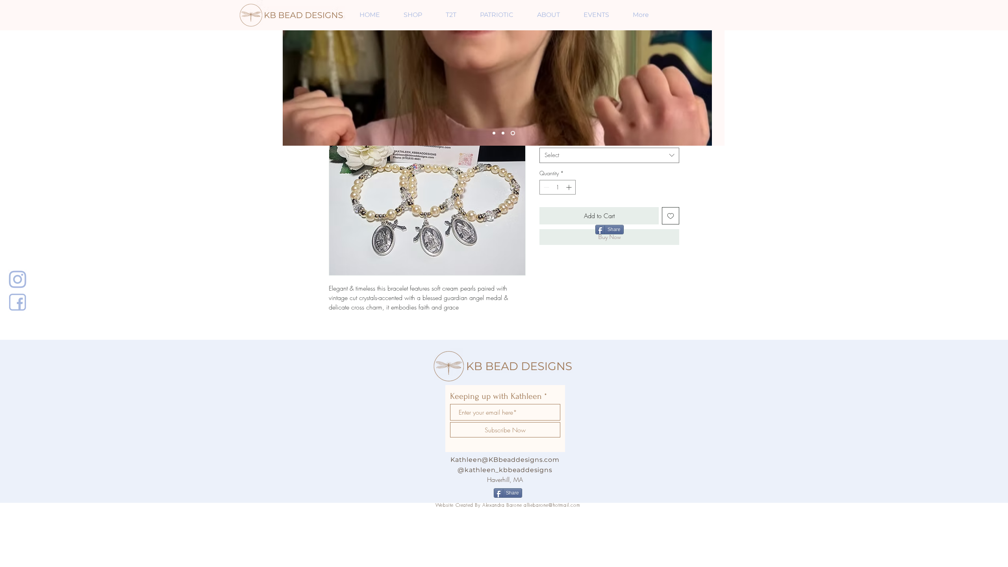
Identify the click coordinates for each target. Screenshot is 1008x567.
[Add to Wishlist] (670, 215)
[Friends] (494, 133)
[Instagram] (17, 279)
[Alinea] (503, 133)
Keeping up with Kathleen (496, 396)
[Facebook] (17, 302)
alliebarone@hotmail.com (552, 505)
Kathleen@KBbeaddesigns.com (505, 459)
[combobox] (609, 155)
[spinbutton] (557, 187)
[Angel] (513, 133)
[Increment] (569, 187)
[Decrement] (545, 187)
